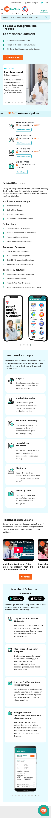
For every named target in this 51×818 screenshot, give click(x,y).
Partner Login (32, 2)
